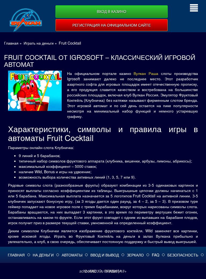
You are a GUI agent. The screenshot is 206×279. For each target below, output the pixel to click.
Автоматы (72, 255)
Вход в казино (111, 11)
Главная (16, 255)
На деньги (43, 255)
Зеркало (135, 255)
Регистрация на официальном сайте (111, 25)
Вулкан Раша (146, 73)
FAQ (155, 255)
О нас (90, 271)
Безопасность (182, 255)
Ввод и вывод (104, 255)
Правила (113, 271)
